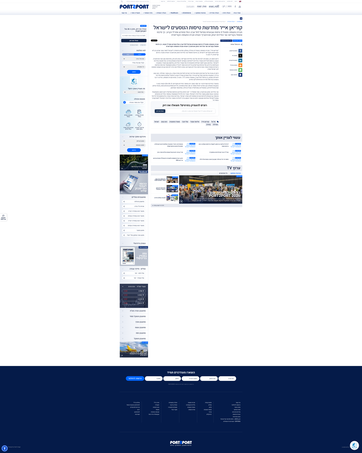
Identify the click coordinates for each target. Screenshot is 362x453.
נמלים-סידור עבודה (181, 1)
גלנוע (210, 407)
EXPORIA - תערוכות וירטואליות (231, 421)
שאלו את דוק (160, 111)
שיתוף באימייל (234, 65)
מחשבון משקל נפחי (138, 316)
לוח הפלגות (229, 1)
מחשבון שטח (140, 327)
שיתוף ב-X (235, 55)
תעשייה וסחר (135, 13)
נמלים (210, 405)
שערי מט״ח (191, 1)
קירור (210, 412)
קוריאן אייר (205, 122)
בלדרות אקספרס (190, 405)
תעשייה (157, 405)
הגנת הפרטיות (236, 417)
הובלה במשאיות (173, 403)
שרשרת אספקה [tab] (235, 173)
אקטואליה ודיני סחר (153, 414)
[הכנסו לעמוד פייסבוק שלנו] (134, 182)
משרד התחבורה (174, 122)
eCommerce (187, 13)
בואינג (208, 124)
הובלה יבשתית (161, 13)
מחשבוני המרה (199, 1)
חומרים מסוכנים (134, 45)
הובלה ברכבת (173, 405)
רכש (138, 410)
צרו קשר (163, 1)
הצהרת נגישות (236, 414)
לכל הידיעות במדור (158, 205)
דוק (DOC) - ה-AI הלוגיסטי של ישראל (230, 419)
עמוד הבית (237, 13)
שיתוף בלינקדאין (233, 60)
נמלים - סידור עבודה (138, 269)
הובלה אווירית (214, 13)
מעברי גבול (174, 410)
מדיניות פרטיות (236, 412)
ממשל (157, 410)
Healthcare (174, 13)
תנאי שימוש (237, 410)
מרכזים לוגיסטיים (135, 407)
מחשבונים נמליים (209, 1)
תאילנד (215, 124)
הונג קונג (164, 122)
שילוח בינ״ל (136, 403)
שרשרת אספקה (201, 13)
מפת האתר (237, 407)
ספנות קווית (208, 403)
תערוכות (137, 414)
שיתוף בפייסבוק (233, 51)
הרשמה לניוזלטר (171, 1)
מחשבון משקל (140, 338)
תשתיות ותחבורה (172, 407)
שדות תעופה (191, 410)
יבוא (128, 54)
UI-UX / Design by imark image (12, 447)
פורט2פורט (239, 21)
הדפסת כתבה (234, 75)
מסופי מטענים (208, 410)
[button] (241, 18)
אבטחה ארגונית (155, 412)
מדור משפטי (148, 13)
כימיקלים (209, 414)
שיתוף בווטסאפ (234, 70)
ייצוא (139, 54)
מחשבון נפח (141, 333)
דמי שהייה (142, 45)
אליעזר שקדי (194, 122)
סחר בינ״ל (156, 403)
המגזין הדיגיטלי (139, 243)
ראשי (235, 1)
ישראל (156, 122)
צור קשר (124, 13)
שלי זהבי (185, 122)
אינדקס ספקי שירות (220, 1)
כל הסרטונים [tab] (223, 173)
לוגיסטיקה (137, 412)
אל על (213, 122)
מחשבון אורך (140, 322)
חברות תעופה (191, 403)
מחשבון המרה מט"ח (138, 311)
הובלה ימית (226, 13)
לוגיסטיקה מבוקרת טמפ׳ (133, 405)
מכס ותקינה (156, 407)
